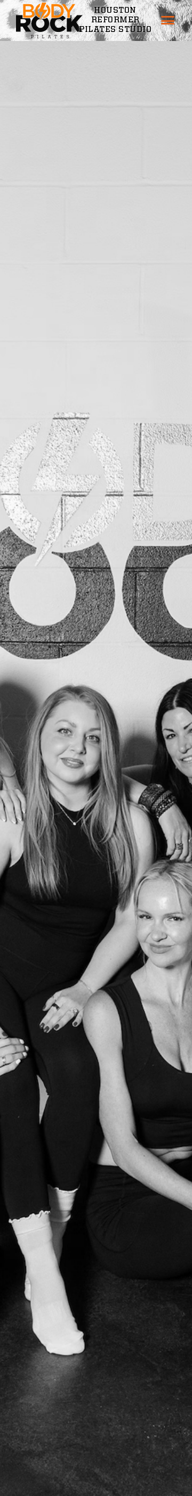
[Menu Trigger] (167, 22)
